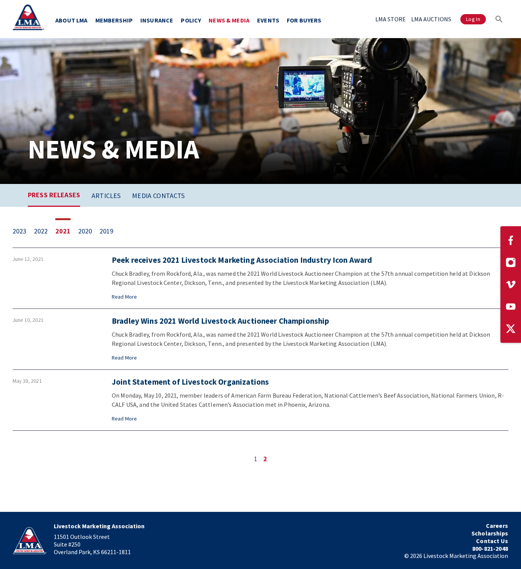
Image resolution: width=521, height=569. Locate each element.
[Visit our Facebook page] (511, 240)
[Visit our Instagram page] (511, 262)
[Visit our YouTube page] (511, 306)
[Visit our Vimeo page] (511, 284)
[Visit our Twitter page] (511, 328)
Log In (473, 19)
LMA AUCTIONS (431, 19)
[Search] (499, 19)
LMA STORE (390, 19)
